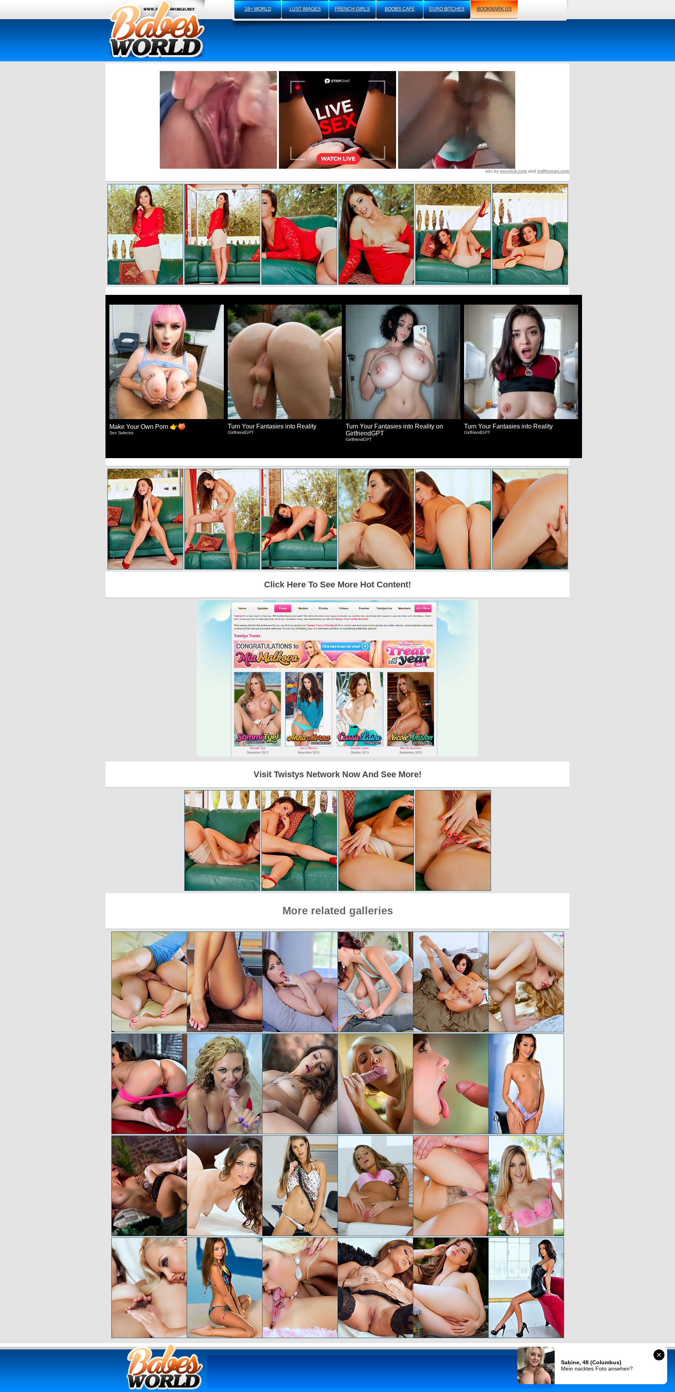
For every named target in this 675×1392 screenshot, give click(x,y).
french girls (352, 9)
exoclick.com (513, 171)
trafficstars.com (553, 171)
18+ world (258, 9)
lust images (305, 9)
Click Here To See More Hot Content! (337, 584)
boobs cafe (400, 9)
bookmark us (494, 9)
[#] (165, 1367)
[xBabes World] (157, 29)
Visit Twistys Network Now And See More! (337, 774)
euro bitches (446, 9)
